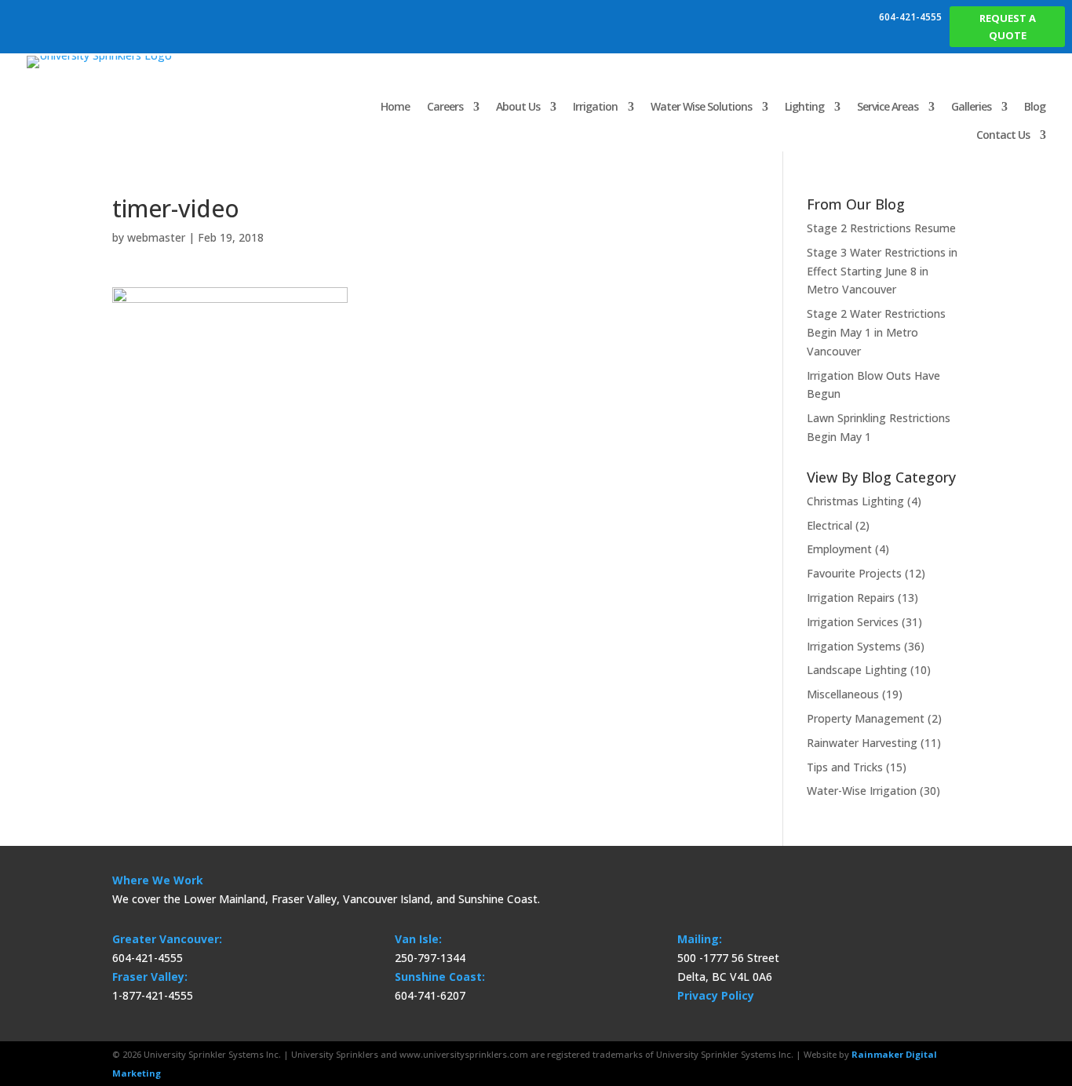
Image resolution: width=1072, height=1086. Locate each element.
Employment (839, 548)
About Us (518, 106)
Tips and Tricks (845, 767)
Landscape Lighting (857, 669)
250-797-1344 (430, 957)
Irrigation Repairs (851, 597)
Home (395, 106)
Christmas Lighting (855, 501)
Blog (1034, 106)
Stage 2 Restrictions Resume (881, 227)
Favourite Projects (854, 573)
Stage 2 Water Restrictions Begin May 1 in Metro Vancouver (876, 332)
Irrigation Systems (854, 646)
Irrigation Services (853, 621)
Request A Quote (1007, 26)
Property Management (865, 718)
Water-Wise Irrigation (862, 790)
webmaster (156, 237)
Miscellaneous (843, 694)
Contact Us (1003, 134)
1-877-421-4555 (152, 995)
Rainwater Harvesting (862, 742)
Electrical (829, 525)
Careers (445, 106)
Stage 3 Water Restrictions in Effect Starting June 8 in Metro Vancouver (882, 271)
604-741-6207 (430, 995)
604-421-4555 (910, 17)
